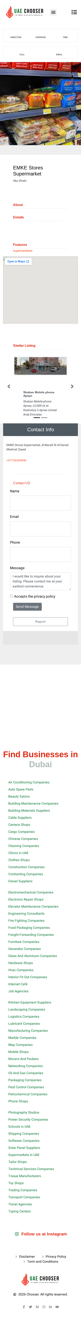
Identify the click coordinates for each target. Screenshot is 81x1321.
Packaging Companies (25, 1080)
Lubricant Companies (24, 1023)
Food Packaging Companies (29, 927)
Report (40, 621)
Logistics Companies (23, 1016)
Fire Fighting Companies (26, 920)
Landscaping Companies (26, 1009)
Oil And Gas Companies (25, 1073)
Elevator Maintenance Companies (33, 906)
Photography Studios (23, 1112)
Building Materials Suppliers (29, 810)
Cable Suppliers (20, 817)
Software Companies (23, 1140)
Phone (15, 542)
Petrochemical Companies (27, 1094)
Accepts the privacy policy (34, 596)
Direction (15, 37)
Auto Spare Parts (20, 789)
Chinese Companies (23, 838)
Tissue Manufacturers (24, 1176)
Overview (41, 37)
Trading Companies (22, 1190)
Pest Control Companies (26, 1087)
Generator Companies (24, 948)
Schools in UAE (19, 1126)
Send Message (27, 606)
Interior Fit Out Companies (27, 977)
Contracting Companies (25, 874)
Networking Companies (25, 1066)
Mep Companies (20, 1044)
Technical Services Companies (31, 1169)
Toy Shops (16, 1183)
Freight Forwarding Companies (31, 934)
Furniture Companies (23, 941)
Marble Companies (22, 1037)
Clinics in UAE (18, 852)
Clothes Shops (19, 860)
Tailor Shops (17, 1161)
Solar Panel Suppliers (24, 1147)
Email (59, 54)
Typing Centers (19, 1211)
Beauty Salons (19, 796)
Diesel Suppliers (20, 881)
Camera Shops (19, 824)
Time (65, 37)
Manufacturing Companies (28, 1030)
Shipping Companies (23, 1133)
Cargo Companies (21, 831)
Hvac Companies (20, 970)
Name (14, 491)
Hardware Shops (20, 963)
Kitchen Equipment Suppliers (29, 1002)
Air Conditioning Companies (28, 782)
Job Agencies (18, 991)
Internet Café (18, 984)
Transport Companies (24, 1197)
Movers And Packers (23, 1058)
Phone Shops (18, 1101)
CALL (22, 54)
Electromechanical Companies (30, 892)
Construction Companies (26, 867)
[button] (53, 12)
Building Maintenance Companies (33, 803)
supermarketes (22, 251)
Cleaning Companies (23, 845)
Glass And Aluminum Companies (32, 955)
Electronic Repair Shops (25, 899)
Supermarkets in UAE (23, 1154)
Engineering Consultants (26, 913)
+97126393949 (16, 460)
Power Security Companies (28, 1119)
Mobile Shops (18, 1051)
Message (17, 568)
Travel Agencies (20, 1204)
